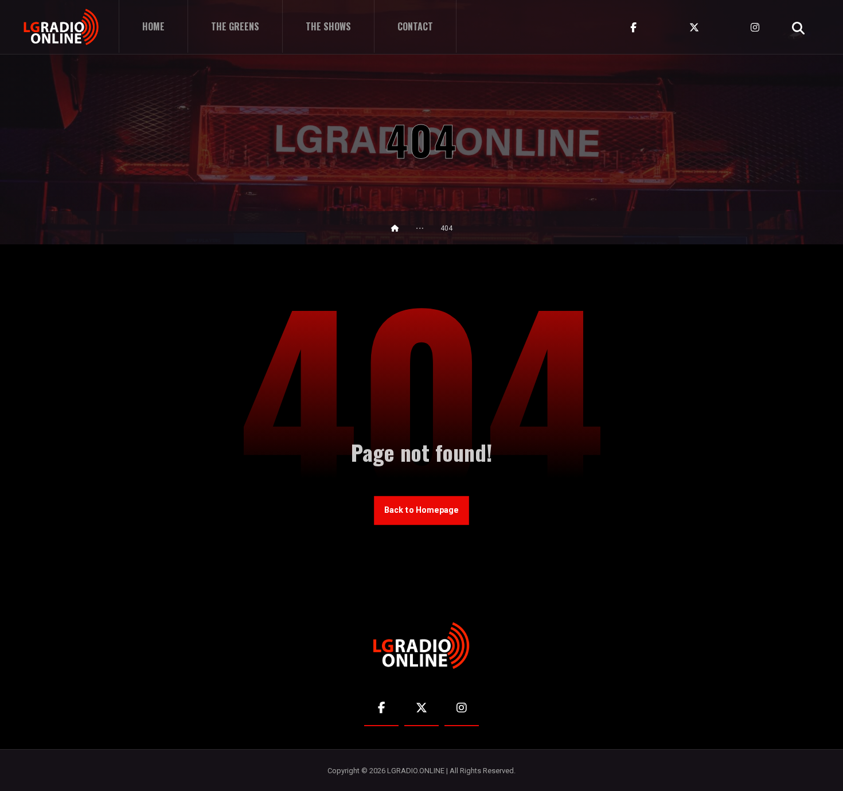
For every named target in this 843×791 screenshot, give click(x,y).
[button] (798, 28)
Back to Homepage (421, 510)
